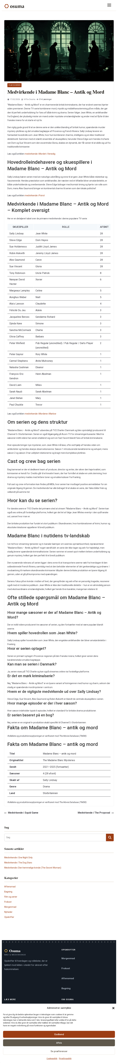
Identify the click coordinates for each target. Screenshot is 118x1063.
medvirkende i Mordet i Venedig (40, 154)
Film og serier (14, 85)
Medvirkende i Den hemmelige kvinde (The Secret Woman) (32, 867)
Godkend (59, 1034)
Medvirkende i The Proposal (94, 812)
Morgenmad (10, 907)
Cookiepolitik (52, 1058)
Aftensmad (10, 886)
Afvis (59, 1042)
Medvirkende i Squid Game (23, 812)
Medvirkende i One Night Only (18, 857)
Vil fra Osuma (29, 99)
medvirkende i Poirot (35, 195)
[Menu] (110, 6)
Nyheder (8, 912)
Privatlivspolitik (65, 1058)
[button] (113, 1008)
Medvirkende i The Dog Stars (18, 862)
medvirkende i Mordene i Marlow (40, 413)
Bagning (8, 891)
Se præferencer (59, 1051)
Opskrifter (9, 917)
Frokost (8, 902)
